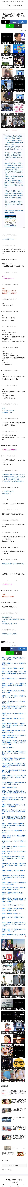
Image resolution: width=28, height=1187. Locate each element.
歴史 (14, 642)
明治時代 (9, 642)
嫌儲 (4, 642)
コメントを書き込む (14, 1165)
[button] (18, 26)
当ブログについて (14, 1182)
